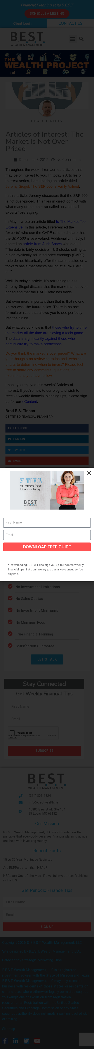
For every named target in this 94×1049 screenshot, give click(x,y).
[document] (47, 524)
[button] (89, 473)
